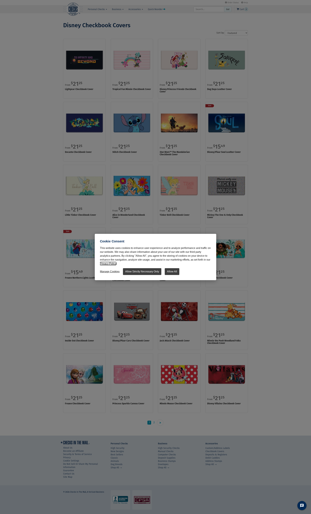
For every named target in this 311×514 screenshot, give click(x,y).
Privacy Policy (108, 263)
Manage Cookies (110, 271)
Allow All (172, 271)
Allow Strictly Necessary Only (142, 271)
